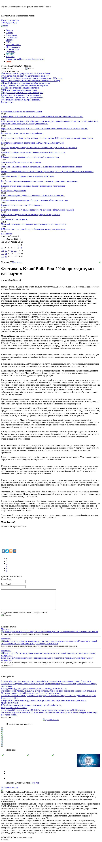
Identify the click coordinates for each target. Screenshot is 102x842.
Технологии (11, 37)
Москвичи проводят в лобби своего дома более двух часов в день (30, 693)
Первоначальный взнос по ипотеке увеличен (21, 112)
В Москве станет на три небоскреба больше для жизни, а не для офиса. (33, 229)
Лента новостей (8, 107)
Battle (8, 61)
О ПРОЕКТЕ (12, 771)
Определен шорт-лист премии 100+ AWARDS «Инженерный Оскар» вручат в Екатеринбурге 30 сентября (49, 712)
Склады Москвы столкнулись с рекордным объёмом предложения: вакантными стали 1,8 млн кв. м (46, 681)
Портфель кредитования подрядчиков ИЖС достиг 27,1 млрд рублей (32, 143)
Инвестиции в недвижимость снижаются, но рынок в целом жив (30, 214)
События (10, 56)
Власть (9, 30)
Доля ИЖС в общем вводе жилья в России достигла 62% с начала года (33, 152)
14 (15, 250)
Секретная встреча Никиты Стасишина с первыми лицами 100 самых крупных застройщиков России (47, 138)
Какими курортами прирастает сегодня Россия (22, 133)
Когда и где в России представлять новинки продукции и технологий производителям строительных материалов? (47, 659)
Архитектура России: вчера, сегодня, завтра (21, 162)
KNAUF (10, 54)
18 (6, 253)
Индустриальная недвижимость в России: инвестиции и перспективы (33, 186)
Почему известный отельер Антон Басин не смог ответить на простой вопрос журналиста (42, 116)
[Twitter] (7, 551)
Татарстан (34, 783)
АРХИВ (10, 776)
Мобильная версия (9, 787)
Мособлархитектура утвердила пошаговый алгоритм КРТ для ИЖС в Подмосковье (39, 147)
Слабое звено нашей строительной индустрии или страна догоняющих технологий (49, 642)
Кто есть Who (12, 49)
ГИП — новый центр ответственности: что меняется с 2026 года (30, 80)
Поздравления (37, 59)
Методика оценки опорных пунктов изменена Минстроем (27, 176)
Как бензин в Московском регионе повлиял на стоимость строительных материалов (39, 181)
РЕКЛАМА (11, 773)
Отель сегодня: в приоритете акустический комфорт (24, 76)
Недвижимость (13, 47)
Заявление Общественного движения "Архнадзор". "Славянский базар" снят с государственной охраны (48, 695)
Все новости (6, 234)
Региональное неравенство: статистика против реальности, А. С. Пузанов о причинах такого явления (47, 171)
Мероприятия (12, 59)
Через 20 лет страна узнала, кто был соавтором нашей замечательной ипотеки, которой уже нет (44, 128)
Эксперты (10, 52)
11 (6, 250)
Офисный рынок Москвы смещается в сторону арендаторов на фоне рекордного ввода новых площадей (48, 691)
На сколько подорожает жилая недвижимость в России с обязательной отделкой (37, 210)
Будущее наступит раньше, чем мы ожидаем (21, 95)
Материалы (11, 35)
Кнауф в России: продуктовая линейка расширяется (24, 85)
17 (2, 253)
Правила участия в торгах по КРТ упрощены (21, 205)
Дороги (9, 40)
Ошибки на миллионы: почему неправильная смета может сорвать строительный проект (41, 167)
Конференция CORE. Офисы (14, 707)
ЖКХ (8, 42)
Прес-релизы (25, 59)
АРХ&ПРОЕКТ (13, 44)
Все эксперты (7, 102)
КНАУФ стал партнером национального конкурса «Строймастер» (31, 705)
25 (6, 256)
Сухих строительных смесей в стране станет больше (74, 631)
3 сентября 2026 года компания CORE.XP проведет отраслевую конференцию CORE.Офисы (43, 710)
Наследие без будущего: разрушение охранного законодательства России (34, 688)
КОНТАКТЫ (12, 778)
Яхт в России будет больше (13, 191)
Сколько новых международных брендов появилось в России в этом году (34, 200)
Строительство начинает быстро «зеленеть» (21, 100)
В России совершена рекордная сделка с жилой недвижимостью (30, 157)
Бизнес (9, 33)
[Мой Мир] (14, 551)
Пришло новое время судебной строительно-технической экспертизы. (33, 195)
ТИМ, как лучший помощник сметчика (19, 90)
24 (2, 256)
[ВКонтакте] (3, 551)
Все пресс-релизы (9, 715)
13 (12, 250)
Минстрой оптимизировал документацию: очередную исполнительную (33, 224)
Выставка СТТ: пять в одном (14, 219)
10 (2, 250)
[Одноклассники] (10, 551)
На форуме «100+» (9, 698)
